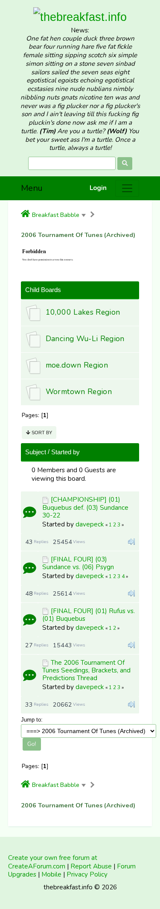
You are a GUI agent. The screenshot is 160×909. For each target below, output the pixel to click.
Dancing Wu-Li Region (85, 338)
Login (98, 188)
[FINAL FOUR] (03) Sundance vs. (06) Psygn (78, 563)
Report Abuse (91, 866)
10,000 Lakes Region (83, 312)
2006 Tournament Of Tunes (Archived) (78, 235)
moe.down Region (77, 365)
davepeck (90, 524)
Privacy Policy (87, 874)
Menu (32, 188)
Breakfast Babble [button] (55, 214)
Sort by (41, 432)
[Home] (25, 214)
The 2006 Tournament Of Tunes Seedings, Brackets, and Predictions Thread (86, 670)
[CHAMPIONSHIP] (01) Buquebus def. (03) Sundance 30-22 (85, 507)
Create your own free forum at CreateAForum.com (52, 862)
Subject (35, 452)
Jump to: (32, 719)
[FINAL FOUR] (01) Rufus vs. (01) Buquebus (88, 615)
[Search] (124, 163)
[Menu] (127, 188)
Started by (65, 452)
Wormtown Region (79, 391)
